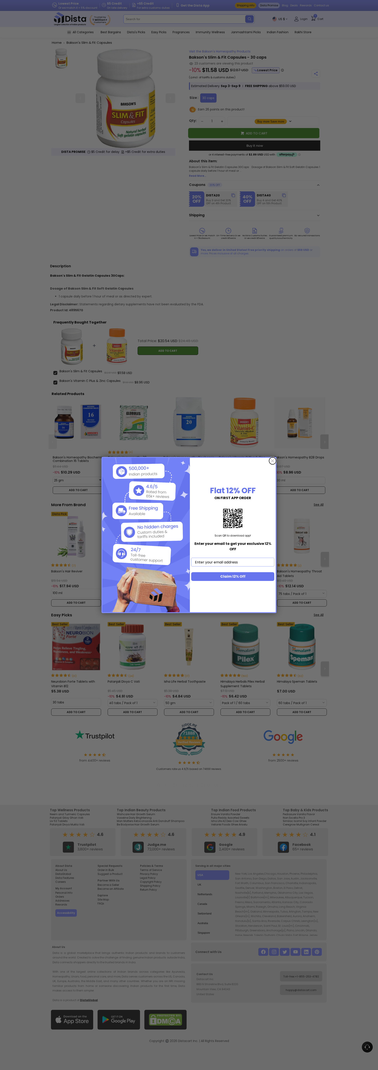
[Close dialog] (272, 460)
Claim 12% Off (232, 576)
